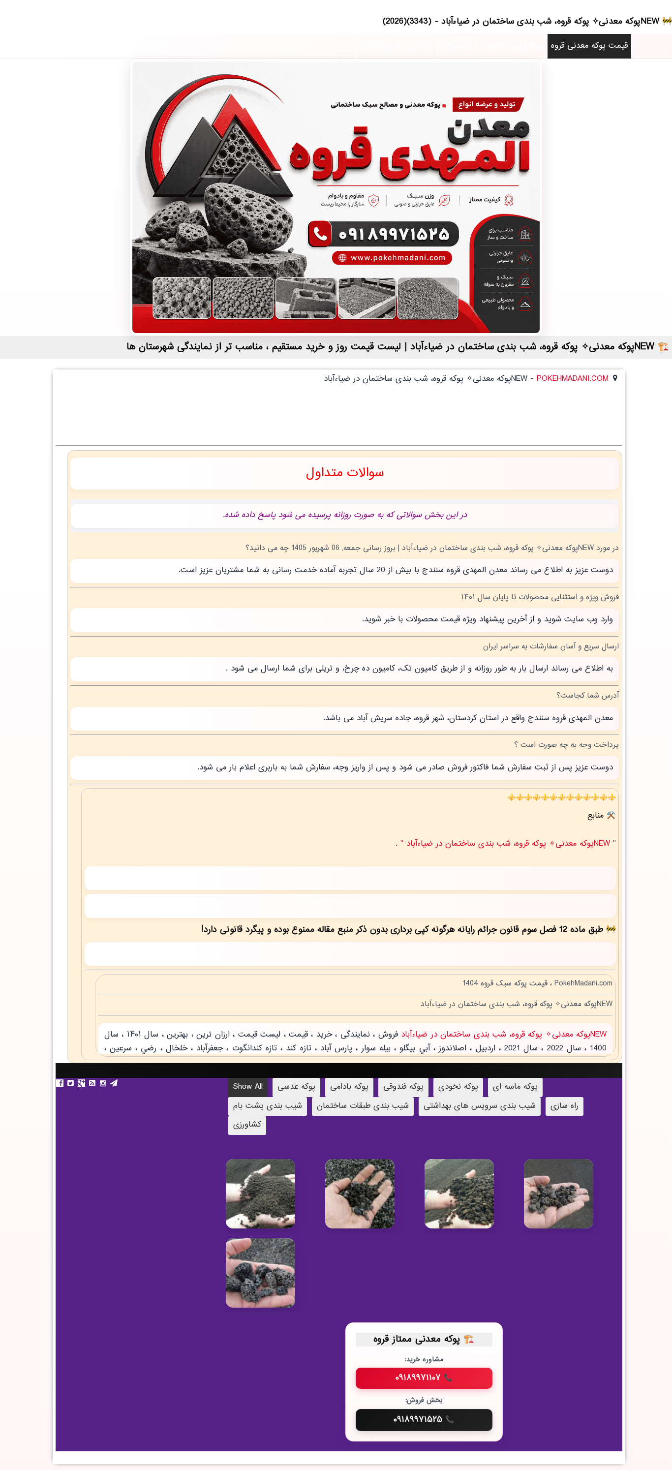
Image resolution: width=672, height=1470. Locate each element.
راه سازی (564, 1106)
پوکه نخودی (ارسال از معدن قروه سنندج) (474, 1201)
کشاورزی (247, 1125)
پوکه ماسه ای (515, 1087)
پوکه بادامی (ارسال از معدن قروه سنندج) (275, 1280)
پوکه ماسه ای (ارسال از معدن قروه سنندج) (275, 1205)
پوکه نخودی (458, 1087)
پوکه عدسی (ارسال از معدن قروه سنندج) (373, 1201)
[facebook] (61, 1083)
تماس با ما (414, 46)
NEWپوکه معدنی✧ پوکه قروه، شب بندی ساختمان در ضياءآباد (502, 1035)
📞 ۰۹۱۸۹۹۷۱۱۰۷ (424, 1378)
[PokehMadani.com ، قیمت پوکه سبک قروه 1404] (336, 197)
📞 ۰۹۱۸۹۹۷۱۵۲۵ (424, 1420)
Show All (248, 1087)
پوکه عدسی (296, 1087)
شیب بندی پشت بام (267, 1106)
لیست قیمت (501, 46)
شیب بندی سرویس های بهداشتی (480, 1106)
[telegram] (115, 1083)
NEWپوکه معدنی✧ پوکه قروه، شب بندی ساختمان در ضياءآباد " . (504, 844)
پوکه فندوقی (403, 1087)
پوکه (536, 46)
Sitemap (374, 46)
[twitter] (72, 1083)
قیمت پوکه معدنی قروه (589, 46)
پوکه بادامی (349, 1087)
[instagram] (104, 1083)
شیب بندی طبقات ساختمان (363, 1106)
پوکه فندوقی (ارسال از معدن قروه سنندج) (573, 1201)
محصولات (456, 46)
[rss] (93, 1083)
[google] (83, 1083)
